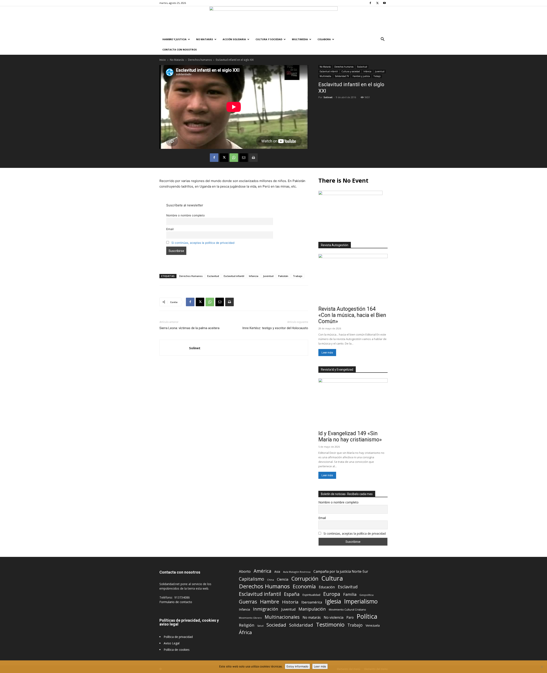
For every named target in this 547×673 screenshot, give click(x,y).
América (262, 571)
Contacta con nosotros (179, 49)
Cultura (332, 578)
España (292, 594)
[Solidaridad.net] (273, 20)
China (270, 579)
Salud (260, 625)
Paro (350, 617)
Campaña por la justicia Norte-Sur (340, 571)
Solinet (327, 97)
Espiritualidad (311, 595)
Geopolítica (366, 594)
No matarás (312, 617)
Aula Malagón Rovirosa (296, 571)
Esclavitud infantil (329, 71)
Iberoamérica (311, 602)
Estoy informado (297, 666)
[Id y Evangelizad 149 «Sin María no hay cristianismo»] (353, 403)
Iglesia (333, 601)
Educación (327, 587)
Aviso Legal (171, 643)
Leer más (327, 352)
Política (367, 616)
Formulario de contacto (175, 602)
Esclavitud (362, 66)
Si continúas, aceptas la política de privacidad (202, 242)
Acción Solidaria (234, 39)
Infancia (367, 71)
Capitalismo (251, 579)
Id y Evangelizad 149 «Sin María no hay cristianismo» (350, 436)
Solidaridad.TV (342, 76)
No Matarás (204, 39)
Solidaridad (301, 625)
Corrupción (304, 578)
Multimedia (300, 39)
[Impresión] (253, 157)
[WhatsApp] (233, 157)
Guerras (248, 601)
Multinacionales (282, 617)
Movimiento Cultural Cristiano (347, 609)
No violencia (333, 617)
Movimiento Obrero (250, 617)
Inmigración (265, 609)
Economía (304, 586)
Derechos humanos (200, 60)
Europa (331, 594)
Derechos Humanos (191, 276)
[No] (542, 667)
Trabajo (377, 76)
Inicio (162, 60)
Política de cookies (177, 650)
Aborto (245, 571)
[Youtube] (384, 3)
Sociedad (276, 625)
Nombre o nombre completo (185, 215)
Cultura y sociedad (269, 39)
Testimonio (330, 624)
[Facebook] (370, 3)
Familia (349, 594)
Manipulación (312, 609)
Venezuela (373, 625)
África (245, 632)
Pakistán (283, 276)
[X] (377, 3)
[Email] (243, 157)
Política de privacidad (178, 637)
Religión (246, 625)
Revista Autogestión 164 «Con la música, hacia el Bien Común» (352, 315)
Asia (277, 571)
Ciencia (282, 579)
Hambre (269, 601)
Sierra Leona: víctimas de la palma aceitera (189, 328)
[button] (382, 40)
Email (170, 229)
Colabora (324, 39)
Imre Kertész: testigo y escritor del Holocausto (275, 328)
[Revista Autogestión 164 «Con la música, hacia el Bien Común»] (353, 279)
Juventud (379, 71)
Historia (290, 602)
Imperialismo (361, 601)
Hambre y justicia (174, 39)
